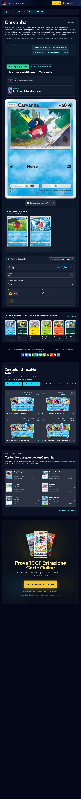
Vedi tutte (70, 317)
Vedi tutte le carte (66, 511)
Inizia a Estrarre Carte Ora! (42, 584)
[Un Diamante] (11, 301)
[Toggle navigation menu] (76, 3)
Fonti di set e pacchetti (42, 47)
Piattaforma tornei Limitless (23, 379)
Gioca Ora (56, 3)
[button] (67, 3)
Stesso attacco (39, 52)
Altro (66, 52)
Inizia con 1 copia (12, 384)
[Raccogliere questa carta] (18, 66)
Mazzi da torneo (54, 52)
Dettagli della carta (60, 47)
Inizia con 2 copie (30, 384)
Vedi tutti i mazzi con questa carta (60, 384)
